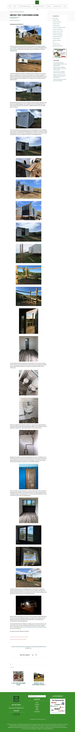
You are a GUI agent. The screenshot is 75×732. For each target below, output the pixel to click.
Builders (37, 706)
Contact (37, 709)
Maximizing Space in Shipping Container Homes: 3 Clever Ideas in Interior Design (59, 68)
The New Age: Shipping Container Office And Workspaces (59, 80)
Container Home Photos (19, 11)
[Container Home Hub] (37, 2)
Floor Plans (37, 704)
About (37, 702)
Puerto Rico (12, 667)
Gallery (37, 708)
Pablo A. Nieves (13, 49)
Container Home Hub (18, 46)
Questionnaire (37, 711)
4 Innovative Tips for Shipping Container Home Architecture (59, 72)
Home (11, 11)
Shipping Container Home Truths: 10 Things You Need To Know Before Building (59, 76)
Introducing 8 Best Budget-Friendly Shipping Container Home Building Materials (59, 64)
